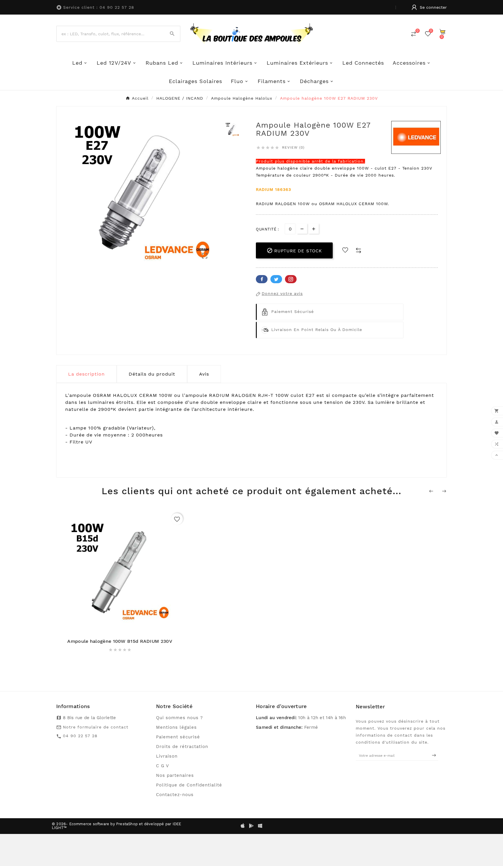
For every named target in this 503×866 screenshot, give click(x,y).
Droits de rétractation (182, 746)
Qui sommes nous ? (179, 717)
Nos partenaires (175, 775)
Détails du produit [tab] (152, 374)
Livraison (167, 756)
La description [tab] (86, 374)
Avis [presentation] (204, 374)
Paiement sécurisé (178, 737)
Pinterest (291, 279)
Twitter (276, 279)
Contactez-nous (175, 794)
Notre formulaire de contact (95, 727)
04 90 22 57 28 (80, 735)
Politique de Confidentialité (189, 785)
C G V (162, 765)
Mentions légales (176, 727)
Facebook (262, 279)
